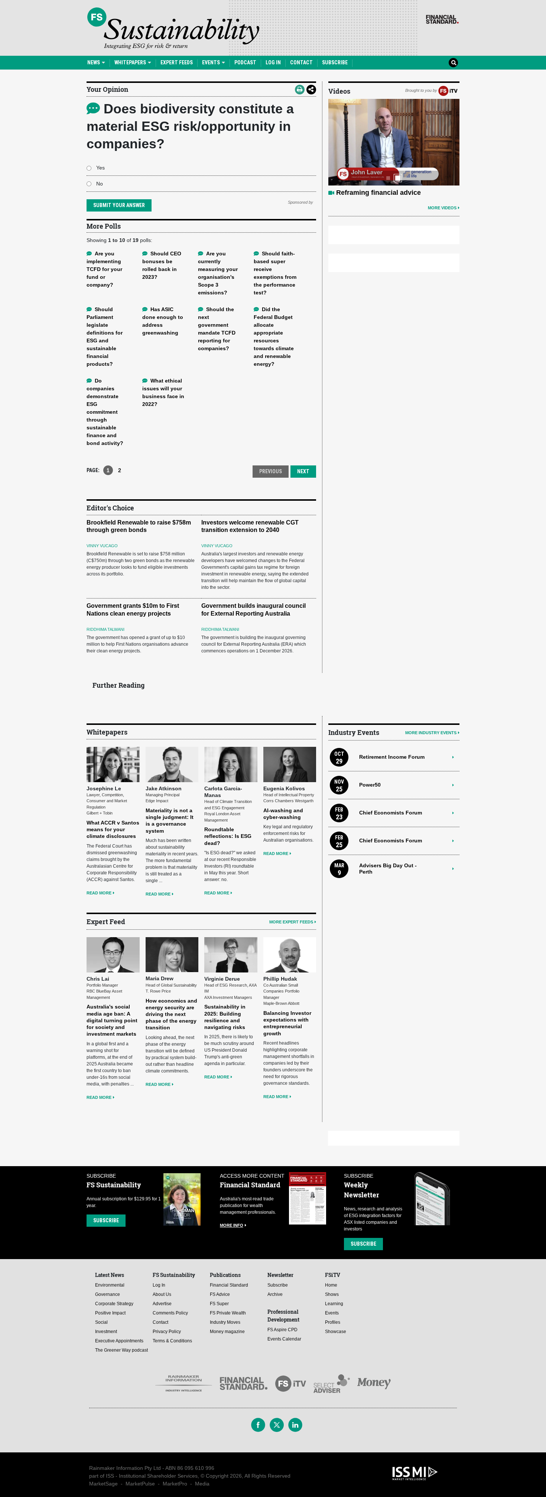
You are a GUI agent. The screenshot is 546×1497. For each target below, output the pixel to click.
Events (211, 62)
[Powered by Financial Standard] (442, 19)
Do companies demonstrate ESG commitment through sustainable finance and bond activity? (105, 412)
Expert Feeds (176, 62)
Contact (301, 62)
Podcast (245, 62)
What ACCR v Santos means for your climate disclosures (113, 829)
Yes (100, 168)
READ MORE (99, 893)
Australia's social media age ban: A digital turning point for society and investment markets (112, 1020)
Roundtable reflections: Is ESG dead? (227, 836)
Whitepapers (130, 62)
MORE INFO (231, 1225)
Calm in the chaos (364, 192)
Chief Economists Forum (390, 813)
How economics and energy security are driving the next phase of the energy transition (171, 1014)
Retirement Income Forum (392, 757)
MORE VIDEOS (442, 208)
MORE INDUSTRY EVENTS (430, 732)
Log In (273, 62)
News (94, 62)
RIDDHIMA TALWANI (105, 629)
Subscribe (335, 62)
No (99, 184)
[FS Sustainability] (173, 28)
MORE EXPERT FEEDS (291, 922)
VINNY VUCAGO (102, 545)
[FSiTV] (448, 90)
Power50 (370, 785)
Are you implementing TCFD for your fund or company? (104, 269)
